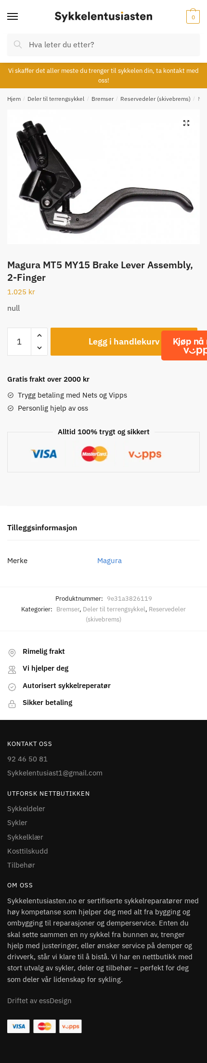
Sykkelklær (25, 837)
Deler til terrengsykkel (55, 98)
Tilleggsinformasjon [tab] (42, 527)
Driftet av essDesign (39, 1000)
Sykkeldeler (26, 808)
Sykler (17, 822)
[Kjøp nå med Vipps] (198, 345)
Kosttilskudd (27, 851)
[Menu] (21, 17)
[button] (186, 123)
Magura (109, 560)
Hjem (14, 98)
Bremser (102, 98)
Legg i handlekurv (124, 341)
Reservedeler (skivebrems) (155, 98)
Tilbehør (21, 865)
